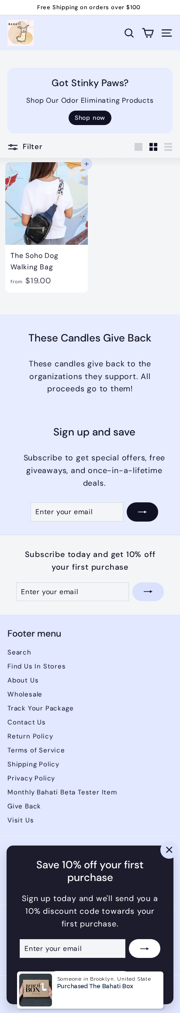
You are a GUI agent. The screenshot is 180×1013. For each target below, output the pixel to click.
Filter (32, 146)
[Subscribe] (144, 948)
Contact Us (26, 722)
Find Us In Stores (36, 666)
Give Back (24, 806)
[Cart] (148, 33)
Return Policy (30, 736)
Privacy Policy (31, 778)
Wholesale (24, 694)
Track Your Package (40, 708)
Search (19, 652)
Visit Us (20, 820)
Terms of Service (36, 750)
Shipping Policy (33, 764)
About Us (22, 680)
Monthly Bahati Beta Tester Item (62, 792)
